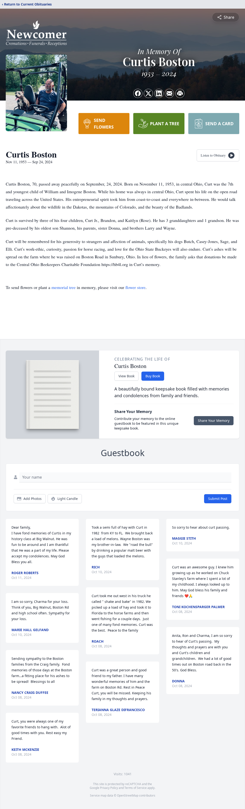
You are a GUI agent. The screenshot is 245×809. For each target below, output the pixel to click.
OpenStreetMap (127, 795)
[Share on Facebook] (138, 93)
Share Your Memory (213, 420)
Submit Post (217, 498)
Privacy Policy (109, 788)
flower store (135, 287)
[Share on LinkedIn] (159, 93)
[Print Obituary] (180, 93)
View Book (126, 376)
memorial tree (63, 287)
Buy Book (152, 376)
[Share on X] (148, 93)
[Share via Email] (169, 93)
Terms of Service (135, 788)
